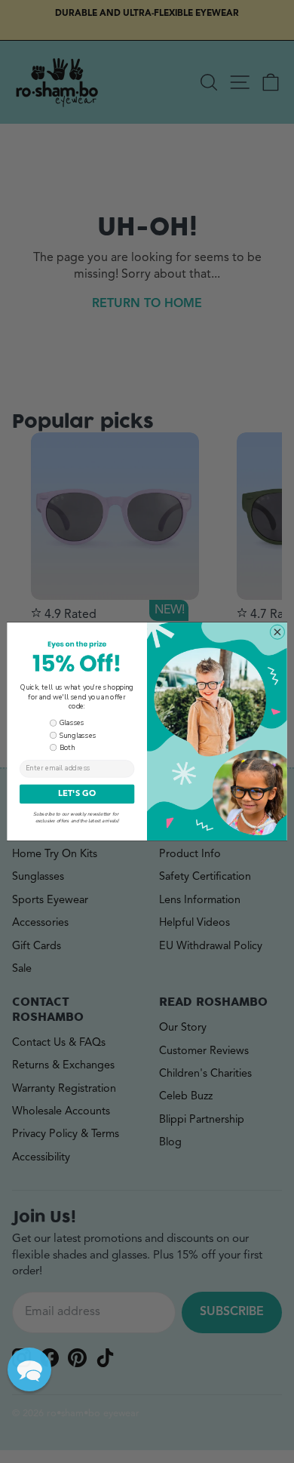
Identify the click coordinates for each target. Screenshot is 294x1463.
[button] (29, 1369)
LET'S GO (77, 794)
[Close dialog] (277, 632)
